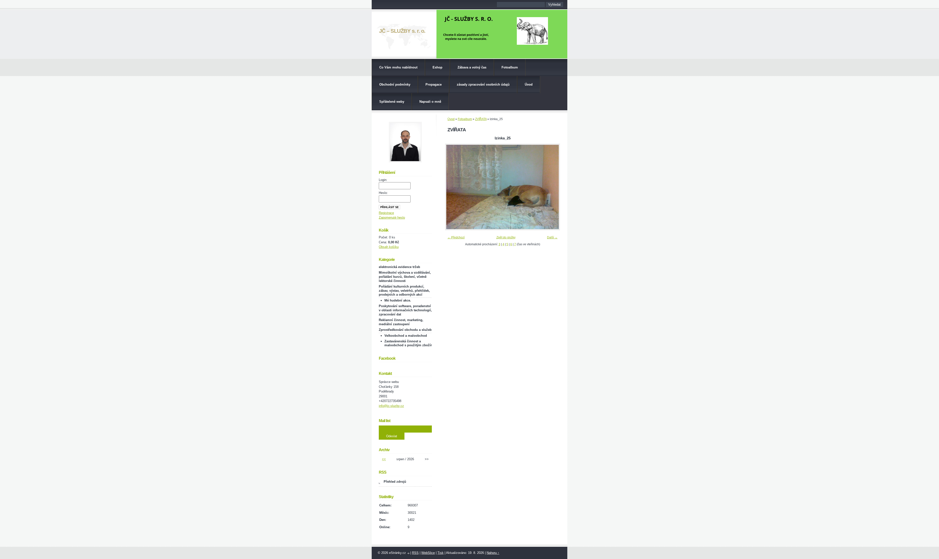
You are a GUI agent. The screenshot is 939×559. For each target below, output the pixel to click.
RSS (415, 553)
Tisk (440, 553)
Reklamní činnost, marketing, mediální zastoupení (401, 322)
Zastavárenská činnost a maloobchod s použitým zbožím (409, 343)
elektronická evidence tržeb (399, 267)
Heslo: (383, 193)
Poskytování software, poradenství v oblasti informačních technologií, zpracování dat (405, 310)
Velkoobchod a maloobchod (405, 335)
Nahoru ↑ (493, 553)
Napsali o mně (430, 101)
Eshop (437, 67)
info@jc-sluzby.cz (391, 406)
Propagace (433, 84)
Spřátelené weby (391, 101)
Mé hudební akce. (397, 300)
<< (384, 459)
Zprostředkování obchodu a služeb (405, 330)
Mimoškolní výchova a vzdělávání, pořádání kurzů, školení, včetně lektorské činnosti (405, 277)
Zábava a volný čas (472, 67)
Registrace (386, 213)
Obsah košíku (389, 247)
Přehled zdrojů (395, 481)
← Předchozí (456, 237)
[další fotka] (552, 187)
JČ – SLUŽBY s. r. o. (402, 31)
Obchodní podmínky (394, 84)
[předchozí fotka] (452, 187)
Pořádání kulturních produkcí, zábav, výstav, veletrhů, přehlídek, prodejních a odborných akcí (404, 291)
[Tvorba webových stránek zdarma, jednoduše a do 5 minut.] (408, 553)
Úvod (529, 84)
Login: (383, 180)
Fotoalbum (510, 67)
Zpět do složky (505, 237)
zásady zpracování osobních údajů (483, 84)
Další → (552, 237)
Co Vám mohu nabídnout (398, 67)
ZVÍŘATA (481, 119)
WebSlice (428, 553)
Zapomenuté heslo (392, 217)
